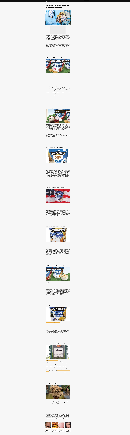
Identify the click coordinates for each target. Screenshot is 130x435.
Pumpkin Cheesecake (59, 214)
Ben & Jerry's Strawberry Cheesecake (65, 94)
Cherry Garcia (58, 135)
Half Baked (59, 400)
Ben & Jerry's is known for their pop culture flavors (53, 322)
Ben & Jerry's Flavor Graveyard (61, 35)
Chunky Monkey (63, 174)
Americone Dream (48, 289)
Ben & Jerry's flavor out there (59, 96)
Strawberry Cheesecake (52, 214)
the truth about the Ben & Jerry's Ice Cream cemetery (53, 417)
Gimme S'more (53, 212)
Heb (46, 127)
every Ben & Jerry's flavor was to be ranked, (52, 360)
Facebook (69, 72)
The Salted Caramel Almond (63, 291)
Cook (45, 3)
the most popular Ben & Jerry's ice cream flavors (59, 252)
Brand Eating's (48, 92)
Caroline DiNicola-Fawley (49, 8)
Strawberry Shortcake (50, 250)
